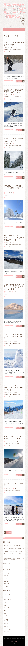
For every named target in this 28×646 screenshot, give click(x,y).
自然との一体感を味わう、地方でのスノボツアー (14, 336)
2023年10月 (6, 581)
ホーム (14, 643)
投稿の (6, 626)
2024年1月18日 (8, 143)
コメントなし (8, 51)
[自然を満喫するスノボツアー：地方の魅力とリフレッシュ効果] (13, 300)
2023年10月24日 (8, 441)
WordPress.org (7, 631)
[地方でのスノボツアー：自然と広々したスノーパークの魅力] (13, 400)
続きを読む (19, 81)
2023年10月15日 (8, 488)
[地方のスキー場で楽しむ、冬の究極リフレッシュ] (13, 201)
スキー (9, 49)
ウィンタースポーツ (8, 80)
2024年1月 (6, 573)
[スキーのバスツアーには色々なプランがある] (13, 449)
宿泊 (19, 443)
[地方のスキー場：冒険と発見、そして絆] (13, 151)
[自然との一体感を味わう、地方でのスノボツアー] (13, 349)
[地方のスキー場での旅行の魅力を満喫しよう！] (13, 102)
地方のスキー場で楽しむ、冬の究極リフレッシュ (14, 188)
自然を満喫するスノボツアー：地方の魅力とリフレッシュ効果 (14, 287)
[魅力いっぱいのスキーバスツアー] (13, 496)
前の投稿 (9, 532)
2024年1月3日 (8, 392)
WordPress (17, 639)
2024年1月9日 (8, 291)
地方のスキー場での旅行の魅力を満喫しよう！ (14, 91)
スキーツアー (7, 602)
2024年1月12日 (8, 242)
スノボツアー (7, 607)
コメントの (7, 629)
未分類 (5, 616)
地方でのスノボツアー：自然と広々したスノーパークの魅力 (14, 387)
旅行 (6, 474)
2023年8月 (6, 586)
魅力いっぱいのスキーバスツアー (14, 484)
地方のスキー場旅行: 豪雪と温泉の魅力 (14, 43)
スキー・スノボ (14, 49)
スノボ (19, 49)
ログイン (6, 623)
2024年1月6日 (8, 341)
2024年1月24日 (8, 47)
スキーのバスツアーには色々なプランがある (14, 437)
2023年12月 (6, 575)
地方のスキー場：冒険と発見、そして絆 (14, 139)
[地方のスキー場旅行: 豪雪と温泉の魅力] (13, 55)
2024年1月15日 (8, 192)
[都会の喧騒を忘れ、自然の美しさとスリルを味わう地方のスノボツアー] (13, 250)
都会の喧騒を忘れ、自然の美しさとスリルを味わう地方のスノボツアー (14, 237)
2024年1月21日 (8, 94)
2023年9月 (6, 584)
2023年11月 (6, 578)
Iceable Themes (14, 641)
